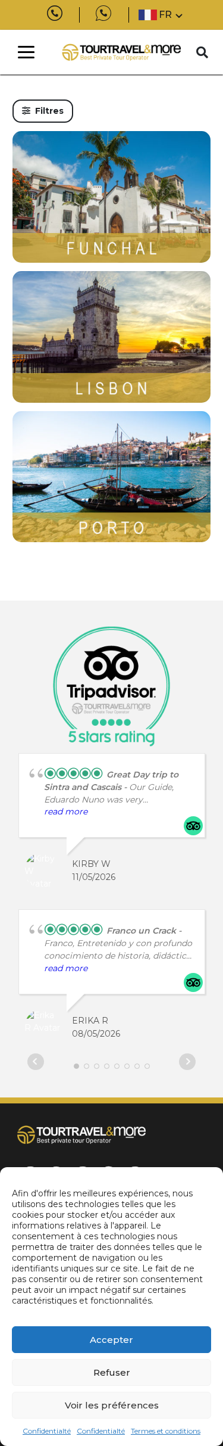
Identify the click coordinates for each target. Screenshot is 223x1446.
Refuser (111, 1372)
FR (165, 14)
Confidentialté (47, 1430)
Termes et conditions (165, 1430)
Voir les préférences (112, 1405)
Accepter (111, 1339)
